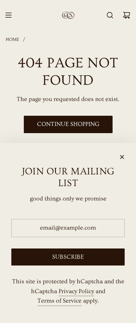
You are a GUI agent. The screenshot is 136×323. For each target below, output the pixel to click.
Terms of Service (59, 300)
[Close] (122, 157)
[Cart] (126, 15)
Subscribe (68, 256)
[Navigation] (8, 15)
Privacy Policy (76, 291)
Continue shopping (68, 124)
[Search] (110, 15)
